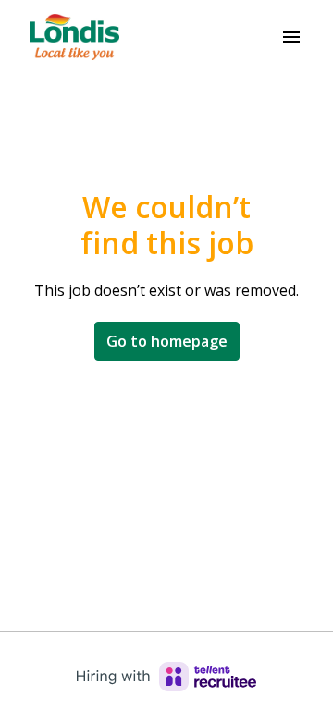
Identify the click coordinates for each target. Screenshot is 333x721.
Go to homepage (167, 341)
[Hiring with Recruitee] (166, 676)
